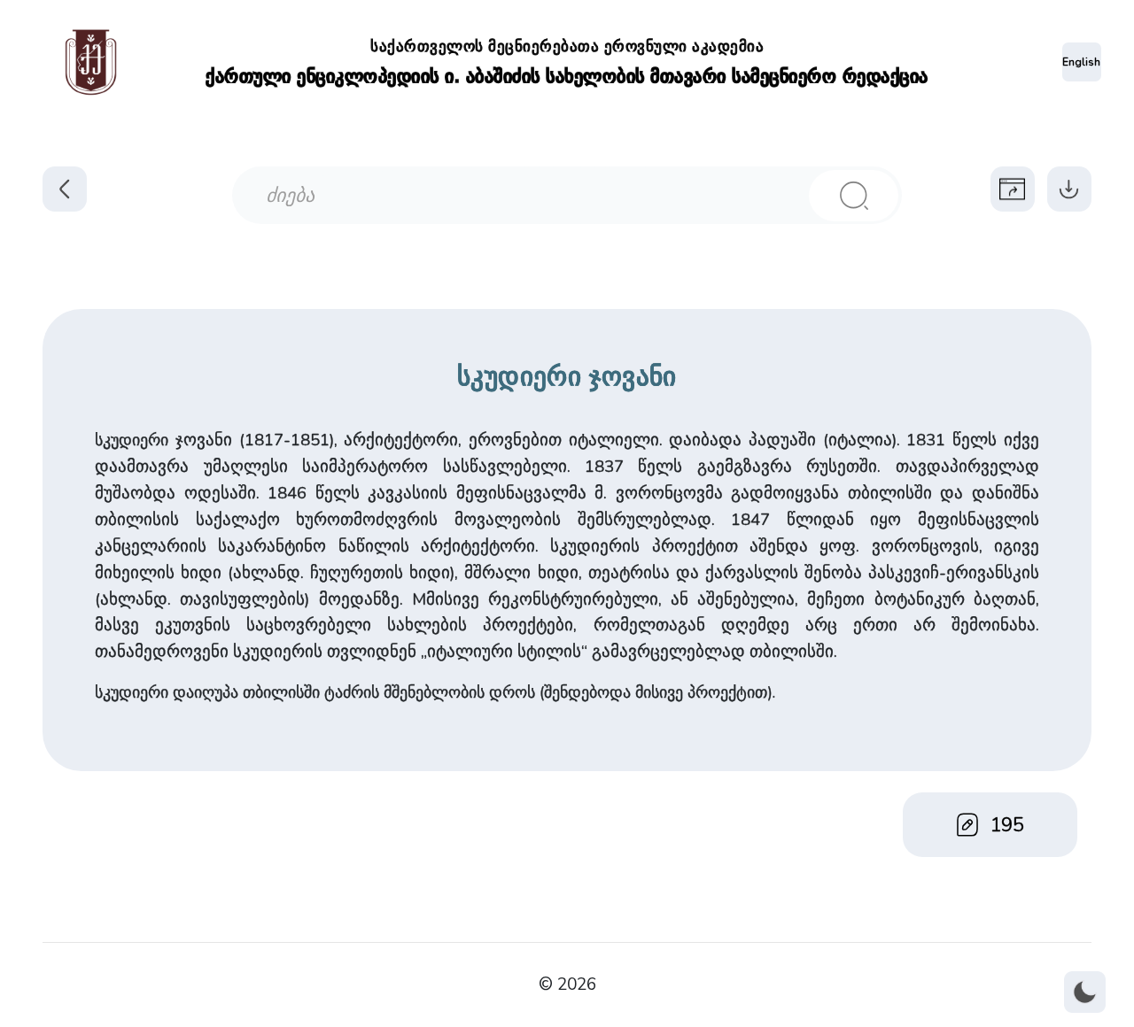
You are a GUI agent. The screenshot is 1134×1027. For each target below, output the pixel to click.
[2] (853, 195)
